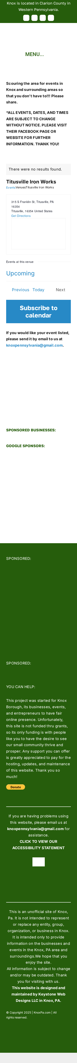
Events (11, 187)
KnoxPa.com (42, 1012)
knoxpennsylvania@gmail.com (34, 345)
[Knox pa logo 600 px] (38, 25)
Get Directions (21, 216)
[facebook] (26, 18)
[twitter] (34, 18)
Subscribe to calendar (38, 311)
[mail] (51, 18)
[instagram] (43, 18)
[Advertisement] (38, 492)
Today (38, 289)
